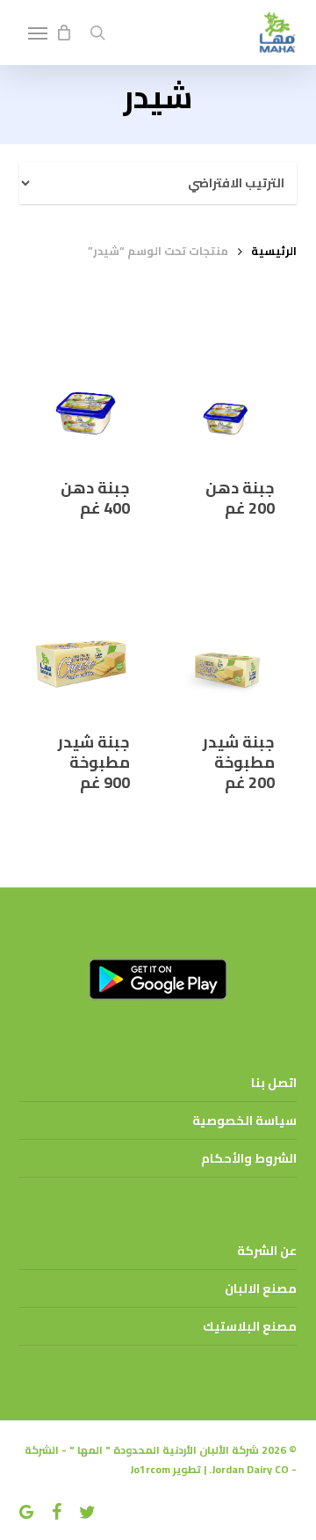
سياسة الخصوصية (244, 1120)
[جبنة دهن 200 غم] (231, 389)
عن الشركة (267, 1250)
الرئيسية (274, 250)
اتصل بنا (274, 1082)
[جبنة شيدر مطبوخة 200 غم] (231, 644)
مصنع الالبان (261, 1288)
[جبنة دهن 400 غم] (85, 389)
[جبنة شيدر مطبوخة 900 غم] (85, 644)
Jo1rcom (150, 1469)
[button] (37, 32)
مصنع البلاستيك (250, 1326)
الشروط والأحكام (249, 1158)
